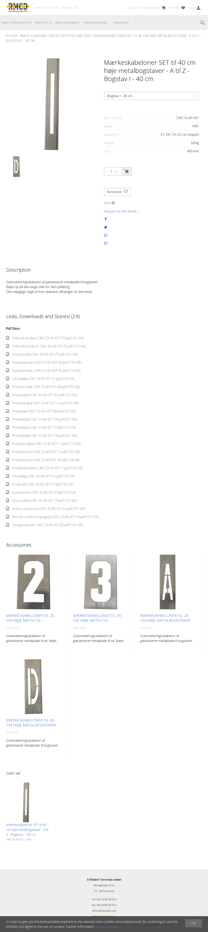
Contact (66, 7)
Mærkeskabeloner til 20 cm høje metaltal (30, 618)
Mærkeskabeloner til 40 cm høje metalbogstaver (31, 722)
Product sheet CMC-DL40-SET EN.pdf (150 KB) (46, 387)
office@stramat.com (104, 910)
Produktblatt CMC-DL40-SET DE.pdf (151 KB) (44, 435)
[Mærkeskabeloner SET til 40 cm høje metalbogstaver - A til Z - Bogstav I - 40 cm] (26, 802)
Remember (115, 192)
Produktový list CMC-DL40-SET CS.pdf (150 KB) (46, 452)
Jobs (47, 7)
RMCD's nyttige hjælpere (70, 36)
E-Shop (12, 36)
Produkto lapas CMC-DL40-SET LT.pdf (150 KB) (46, 443)
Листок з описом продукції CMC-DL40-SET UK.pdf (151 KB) (55, 517)
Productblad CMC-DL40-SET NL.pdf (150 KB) (44, 395)
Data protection (106, 926)
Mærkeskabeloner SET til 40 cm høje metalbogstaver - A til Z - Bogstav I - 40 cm (27, 830)
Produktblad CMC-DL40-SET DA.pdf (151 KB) (44, 419)
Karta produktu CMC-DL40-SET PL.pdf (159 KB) (46, 370)
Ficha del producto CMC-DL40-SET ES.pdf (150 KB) (49, 346)
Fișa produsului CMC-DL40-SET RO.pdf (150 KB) (46, 362)
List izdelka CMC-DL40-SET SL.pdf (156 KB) (43, 378)
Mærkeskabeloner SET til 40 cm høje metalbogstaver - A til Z (146, 36)
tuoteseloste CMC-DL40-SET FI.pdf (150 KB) (44, 492)
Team (55, 7)
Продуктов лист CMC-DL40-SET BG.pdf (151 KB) (47, 525)
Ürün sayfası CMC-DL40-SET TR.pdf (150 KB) (44, 500)
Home (38, 7)
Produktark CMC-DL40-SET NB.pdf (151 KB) (44, 411)
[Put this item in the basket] (126, 171)
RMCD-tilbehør (33, 36)
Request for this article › (121, 211)
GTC (76, 7)
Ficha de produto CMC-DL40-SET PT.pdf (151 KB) (48, 338)
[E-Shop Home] (18, 7)
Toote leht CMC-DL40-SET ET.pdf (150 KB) (43, 484)
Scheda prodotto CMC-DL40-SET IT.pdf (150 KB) (47, 468)
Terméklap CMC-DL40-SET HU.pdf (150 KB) (43, 476)
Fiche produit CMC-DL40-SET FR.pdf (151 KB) (45, 354)
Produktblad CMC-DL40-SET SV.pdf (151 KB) (44, 427)
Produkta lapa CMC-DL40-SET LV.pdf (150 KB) (45, 403)
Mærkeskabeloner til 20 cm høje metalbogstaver (165, 618)
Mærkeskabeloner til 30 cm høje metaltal (97, 618)
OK (193, 923)
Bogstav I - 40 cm (20, 40)
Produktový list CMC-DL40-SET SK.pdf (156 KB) (46, 460)
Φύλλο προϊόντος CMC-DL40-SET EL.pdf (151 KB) (48, 508)
